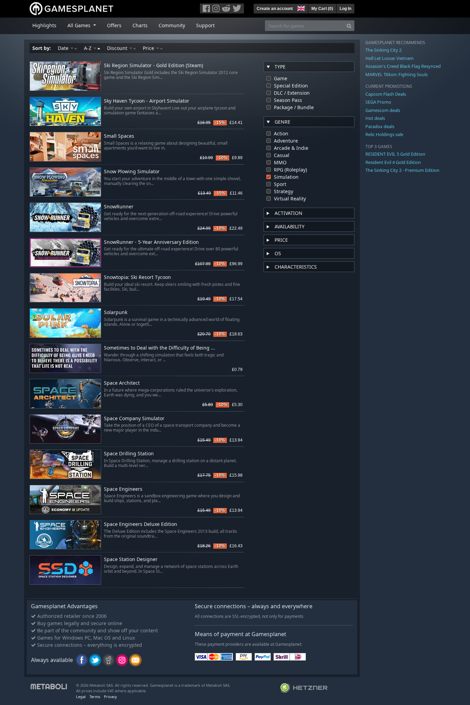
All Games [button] (79, 25)
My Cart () (322, 8)
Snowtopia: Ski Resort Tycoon (137, 277)
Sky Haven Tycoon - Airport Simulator (146, 101)
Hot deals (375, 118)
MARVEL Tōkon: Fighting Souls (396, 74)
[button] (300, 7)
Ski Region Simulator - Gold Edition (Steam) (153, 66)
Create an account (275, 8)
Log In (345, 8)
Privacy (110, 696)
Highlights (44, 25)
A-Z (88, 48)
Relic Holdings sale (384, 134)
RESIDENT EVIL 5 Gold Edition (395, 154)
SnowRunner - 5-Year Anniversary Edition (151, 242)
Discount (118, 48)
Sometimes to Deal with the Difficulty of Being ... (159, 348)
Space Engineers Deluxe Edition (140, 524)
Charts (140, 25)
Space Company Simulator (134, 419)
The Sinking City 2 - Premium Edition (402, 170)
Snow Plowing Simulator (132, 172)
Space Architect (122, 383)
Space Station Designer (131, 559)
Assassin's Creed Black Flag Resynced (403, 66)
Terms (94, 696)
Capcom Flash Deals (385, 94)
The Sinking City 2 (383, 50)
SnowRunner (118, 207)
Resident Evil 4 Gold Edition (393, 162)
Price (149, 48)
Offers (114, 25)
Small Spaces (119, 136)
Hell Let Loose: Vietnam (389, 58)
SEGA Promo (378, 102)
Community (172, 25)
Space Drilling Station (129, 454)
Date (64, 48)
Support (205, 25)
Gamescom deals (382, 110)
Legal (81, 696)
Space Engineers (123, 489)
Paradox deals (379, 126)
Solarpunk (115, 312)
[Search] (349, 25)
